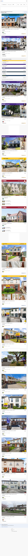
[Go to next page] (16, 529)
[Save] (27, 4)
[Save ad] (25, 29)
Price (18, 4)
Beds (21, 4)
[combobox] (8, 4)
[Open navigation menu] (26, 1)
